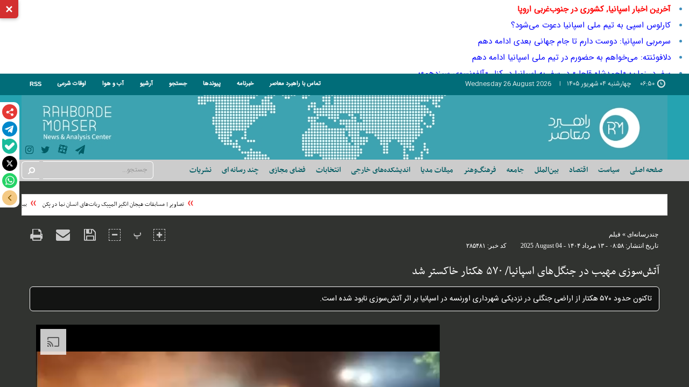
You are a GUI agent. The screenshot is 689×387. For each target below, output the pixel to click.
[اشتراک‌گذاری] (9, 111)
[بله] (9, 146)
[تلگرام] (9, 129)
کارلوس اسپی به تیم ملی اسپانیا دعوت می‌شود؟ (591, 25)
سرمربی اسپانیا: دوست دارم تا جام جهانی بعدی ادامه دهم (574, 41)
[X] (9, 163)
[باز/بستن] (9, 197)
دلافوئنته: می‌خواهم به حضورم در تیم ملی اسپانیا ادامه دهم (571, 57)
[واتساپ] (9, 180)
